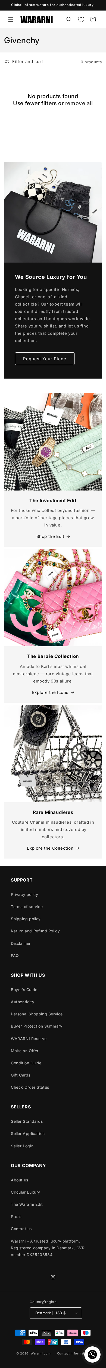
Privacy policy (24, 894)
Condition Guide (26, 1063)
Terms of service (27, 906)
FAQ (15, 955)
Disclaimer (21, 943)
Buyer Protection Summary (36, 1026)
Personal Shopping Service (37, 1014)
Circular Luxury (25, 1192)
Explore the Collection (50, 848)
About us (19, 1180)
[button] (11, 19)
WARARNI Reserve (29, 1038)
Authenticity (22, 1001)
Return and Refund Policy (35, 931)
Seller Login (22, 1146)
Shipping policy (26, 918)
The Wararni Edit (27, 1204)
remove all (79, 103)
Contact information (73, 1353)
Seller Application (28, 1133)
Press (16, 1216)
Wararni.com (41, 1353)
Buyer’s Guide (24, 989)
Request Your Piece (44, 358)
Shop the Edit (50, 536)
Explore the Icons (50, 692)
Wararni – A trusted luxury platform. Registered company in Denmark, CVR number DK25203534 (48, 1248)
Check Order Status (30, 1087)
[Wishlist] (81, 19)
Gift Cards (20, 1075)
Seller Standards (27, 1121)
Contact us (21, 1228)
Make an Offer (25, 1050)
